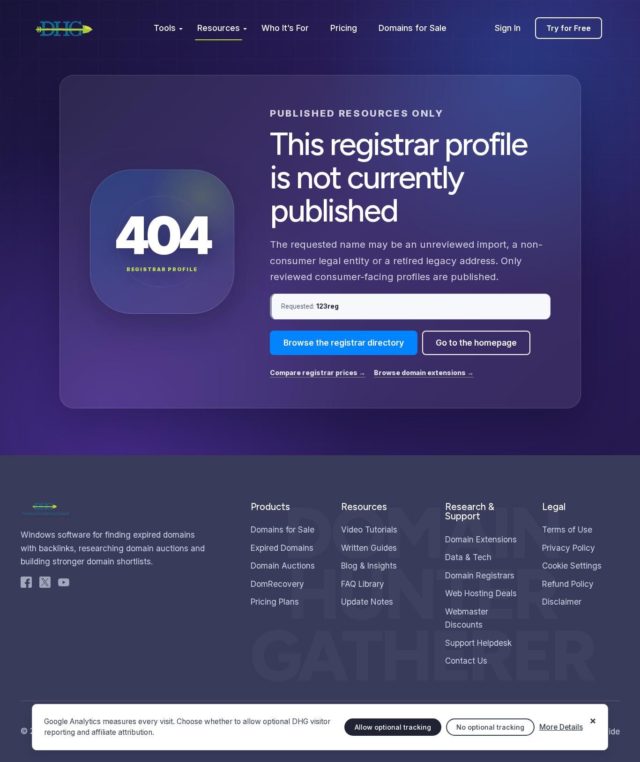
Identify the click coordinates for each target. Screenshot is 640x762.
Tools (165, 28)
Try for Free (568, 28)
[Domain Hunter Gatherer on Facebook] (26, 584)
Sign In (508, 28)
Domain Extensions (481, 539)
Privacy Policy (568, 548)
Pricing (343, 28)
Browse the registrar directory (343, 343)
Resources (218, 28)
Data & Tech (468, 557)
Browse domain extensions (424, 373)
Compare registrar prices (317, 373)
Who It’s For (285, 28)
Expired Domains (282, 548)
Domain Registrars (479, 575)
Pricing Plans (275, 602)
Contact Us (466, 661)
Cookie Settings (572, 565)
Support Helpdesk (478, 643)
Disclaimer (561, 602)
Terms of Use (567, 529)
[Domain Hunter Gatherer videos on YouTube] (63, 584)
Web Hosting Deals (481, 593)
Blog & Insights (369, 565)
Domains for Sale (413, 28)
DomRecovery (277, 584)
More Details (561, 727)
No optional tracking (490, 727)
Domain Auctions (283, 565)
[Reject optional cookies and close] (593, 716)
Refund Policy (568, 584)
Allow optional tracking (393, 727)
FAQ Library (362, 584)
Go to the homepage (476, 343)
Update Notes (367, 602)
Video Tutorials (369, 529)
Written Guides (369, 548)
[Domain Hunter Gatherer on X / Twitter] (45, 584)
